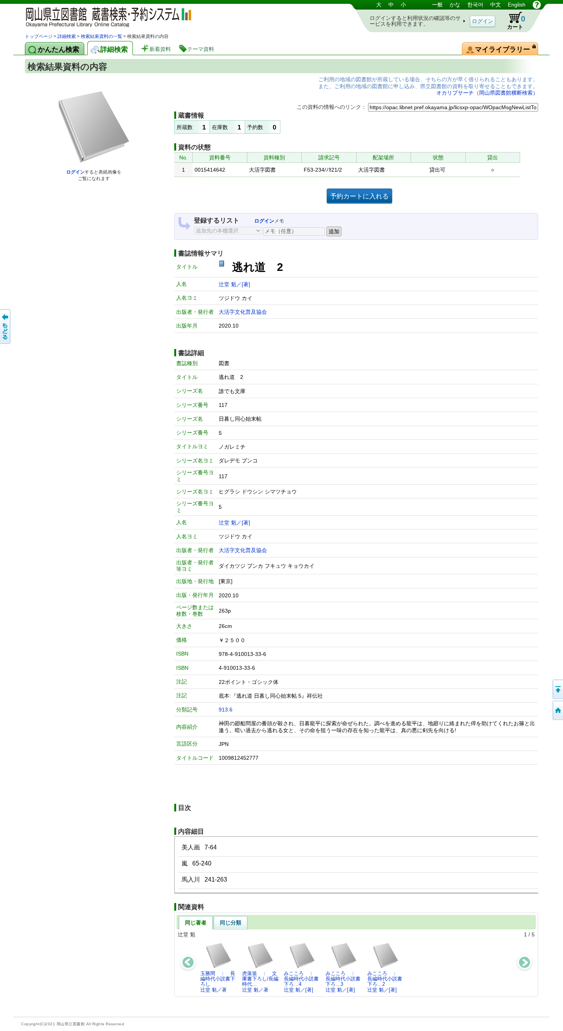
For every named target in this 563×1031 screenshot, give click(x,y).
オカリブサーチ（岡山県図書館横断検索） (487, 93)
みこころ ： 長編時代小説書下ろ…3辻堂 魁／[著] (343, 981)
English (516, 5)
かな (455, 5)
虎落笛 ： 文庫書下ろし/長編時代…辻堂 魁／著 (260, 981)
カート (516, 22)
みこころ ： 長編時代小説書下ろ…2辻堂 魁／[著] (384, 981)
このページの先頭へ (557, 689)
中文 (495, 5)
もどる (5, 326)
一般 (437, 5)
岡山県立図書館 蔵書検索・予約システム (105, 16)
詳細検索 (66, 36)
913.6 (225, 709)
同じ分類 (230, 923)
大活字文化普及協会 (243, 312)
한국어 (475, 5)
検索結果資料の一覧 (101, 36)
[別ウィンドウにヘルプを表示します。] (537, 4)
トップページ (38, 36)
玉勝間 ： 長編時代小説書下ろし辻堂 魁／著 (217, 981)
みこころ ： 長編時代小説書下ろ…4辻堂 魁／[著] (301, 981)
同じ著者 (195, 923)
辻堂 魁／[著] (234, 284)
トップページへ (557, 710)
